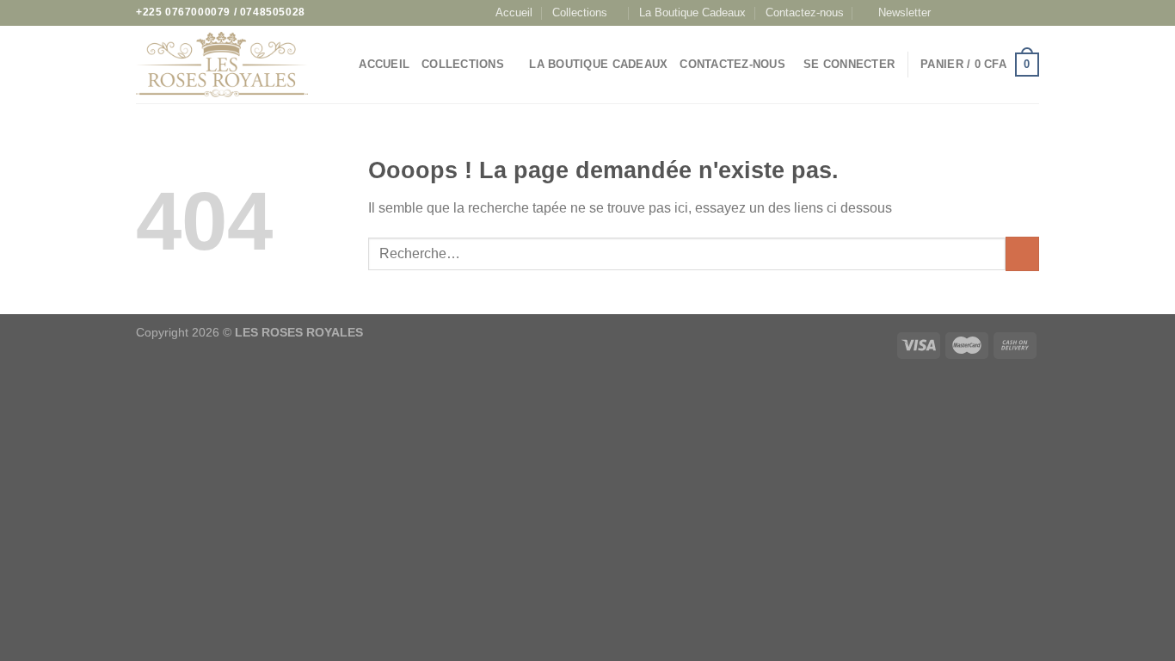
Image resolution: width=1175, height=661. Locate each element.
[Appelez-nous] (1030, 13)
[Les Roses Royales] (222, 65)
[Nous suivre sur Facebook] (948, 13)
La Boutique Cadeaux (692, 12)
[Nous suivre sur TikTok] (981, 13)
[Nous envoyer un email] (1014, 13)
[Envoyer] (1022, 253)
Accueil (513, 12)
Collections (579, 12)
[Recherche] (340, 64)
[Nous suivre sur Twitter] (998, 13)
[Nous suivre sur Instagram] (965, 13)
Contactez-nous (805, 12)
